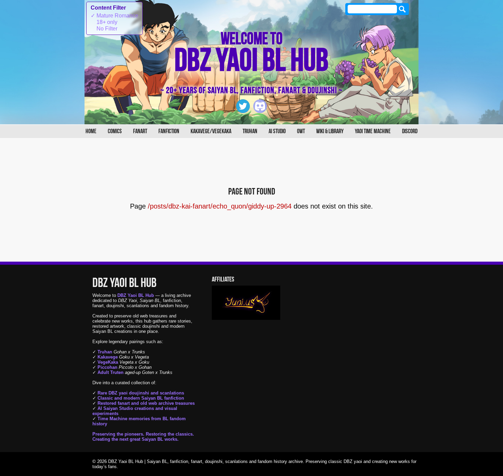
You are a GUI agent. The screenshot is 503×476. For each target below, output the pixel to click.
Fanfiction (168, 131)
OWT (301, 131)
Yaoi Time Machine (373, 131)
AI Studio (277, 131)
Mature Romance (114, 15)
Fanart (140, 131)
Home (91, 131)
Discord (409, 131)
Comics (115, 131)
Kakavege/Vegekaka (211, 131)
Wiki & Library (330, 131)
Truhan (250, 131)
